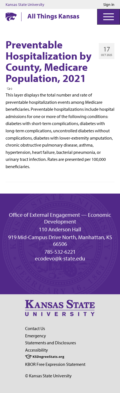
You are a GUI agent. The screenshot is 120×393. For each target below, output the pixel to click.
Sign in (108, 4)
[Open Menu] (108, 17)
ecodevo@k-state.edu (60, 258)
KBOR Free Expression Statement (55, 364)
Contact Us (35, 328)
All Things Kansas (53, 16)
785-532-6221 (60, 251)
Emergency (35, 335)
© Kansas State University (48, 375)
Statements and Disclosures (50, 342)
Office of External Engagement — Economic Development (60, 218)
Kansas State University (25, 4)
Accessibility (36, 350)
